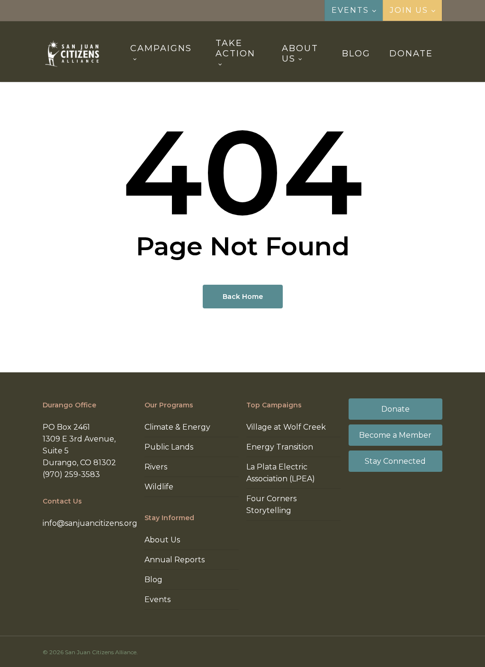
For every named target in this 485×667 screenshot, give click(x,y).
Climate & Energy (177, 427)
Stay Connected (395, 461)
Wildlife (158, 486)
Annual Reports (174, 559)
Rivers (155, 466)
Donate (395, 409)
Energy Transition (279, 446)
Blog (153, 579)
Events (157, 599)
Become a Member (395, 435)
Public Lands (168, 446)
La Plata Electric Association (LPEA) (280, 472)
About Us (162, 539)
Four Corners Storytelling (271, 504)
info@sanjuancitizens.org (90, 523)
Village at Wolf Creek (286, 427)
